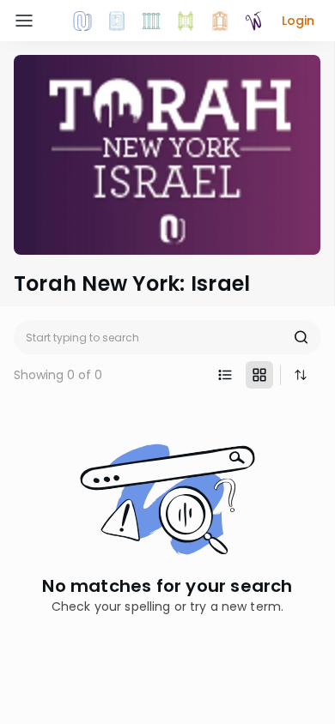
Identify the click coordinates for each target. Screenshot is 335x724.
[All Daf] (220, 20)
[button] (298, 20)
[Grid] (259, 375)
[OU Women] (254, 20)
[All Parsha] (185, 20)
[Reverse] (300, 375)
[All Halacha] (151, 20)
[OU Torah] (82, 20)
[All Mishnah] (117, 20)
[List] (225, 375)
